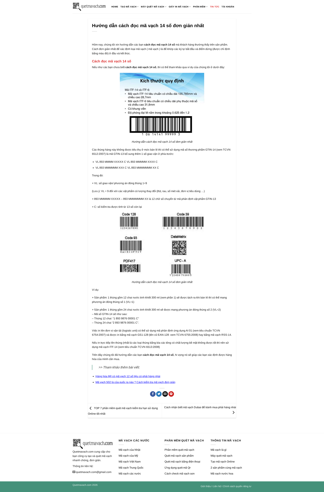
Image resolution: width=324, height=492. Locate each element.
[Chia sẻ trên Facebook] (153, 394)
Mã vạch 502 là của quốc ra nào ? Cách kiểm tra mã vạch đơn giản (135, 382)
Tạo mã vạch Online (223, 461)
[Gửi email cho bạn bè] (165, 394)
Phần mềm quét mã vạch (179, 449)
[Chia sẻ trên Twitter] (159, 394)
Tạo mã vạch (128, 6)
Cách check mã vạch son (180, 473)
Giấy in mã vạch (178, 6)
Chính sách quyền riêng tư (237, 486)
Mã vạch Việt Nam (130, 461)
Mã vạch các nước (130, 473)
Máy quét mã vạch (152, 6)
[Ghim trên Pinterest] (171, 394)
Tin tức (214, 6)
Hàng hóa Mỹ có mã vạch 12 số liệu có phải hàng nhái (128, 376)
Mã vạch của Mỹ (128, 455)
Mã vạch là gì (218, 449)
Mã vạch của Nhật (129, 449)
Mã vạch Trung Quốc (131, 467)
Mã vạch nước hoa (222, 473)
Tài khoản (228, 6)
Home (114, 6)
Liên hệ (217, 486)
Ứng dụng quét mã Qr (178, 467)
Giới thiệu (206, 486)
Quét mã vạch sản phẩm (179, 455)
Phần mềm (199, 6)
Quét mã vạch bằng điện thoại (182, 461)
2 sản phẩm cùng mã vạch (226, 467)
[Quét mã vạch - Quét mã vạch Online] (89, 6)
